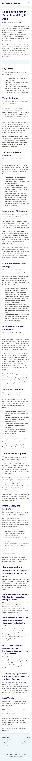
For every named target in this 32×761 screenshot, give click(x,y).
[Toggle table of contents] (27, 62)
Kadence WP (19, 756)
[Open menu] (28, 3)
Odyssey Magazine (8, 22)
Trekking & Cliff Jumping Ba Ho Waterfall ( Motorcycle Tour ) (7, 742)
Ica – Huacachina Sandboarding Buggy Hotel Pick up (24, 741)
